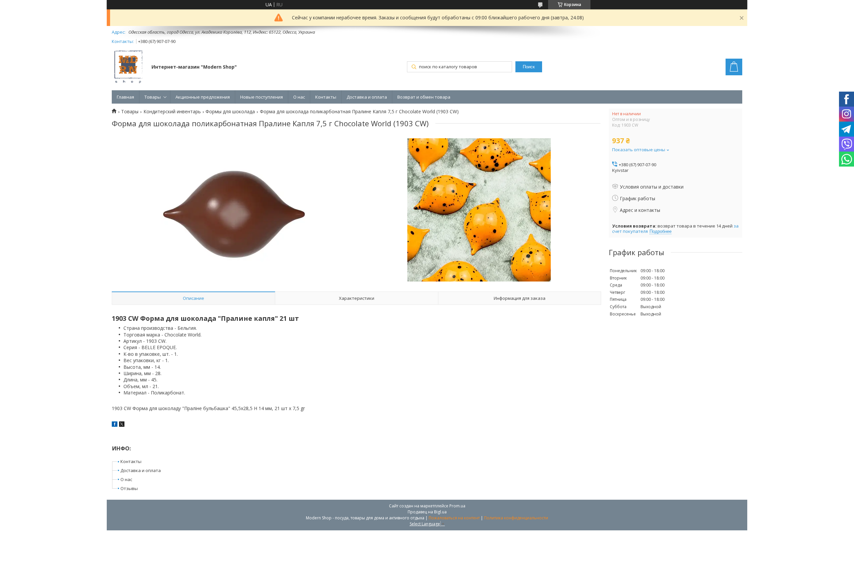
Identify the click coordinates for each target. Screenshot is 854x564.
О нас (299, 97)
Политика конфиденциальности (516, 518)
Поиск (529, 66)
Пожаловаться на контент (454, 518)
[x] (121, 425)
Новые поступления (261, 97)
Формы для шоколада (230, 112)
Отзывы (129, 488)
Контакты (325, 97)
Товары (152, 97)
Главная (125, 97)
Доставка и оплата (367, 97)
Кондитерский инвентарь (172, 112)
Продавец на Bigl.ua (427, 512)
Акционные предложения (202, 97)
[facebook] (114, 425)
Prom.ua (457, 506)
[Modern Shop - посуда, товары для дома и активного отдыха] (128, 67)
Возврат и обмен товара (423, 97)
